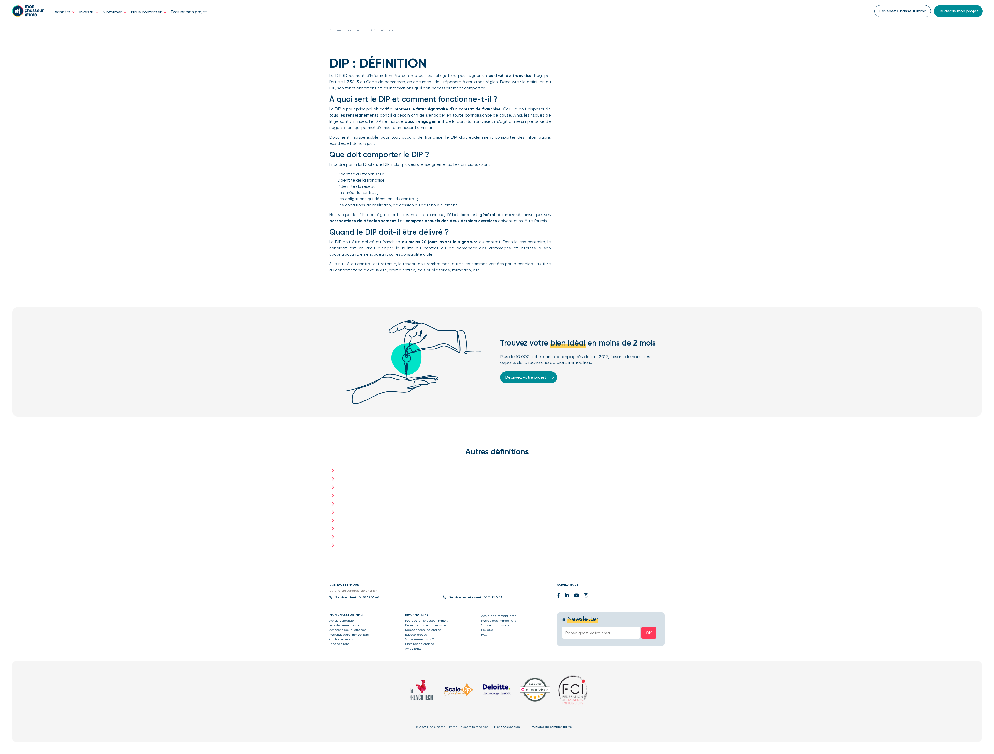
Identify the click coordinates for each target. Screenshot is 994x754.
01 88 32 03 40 (369, 597)
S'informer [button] (113, 12)
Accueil (335, 30)
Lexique (352, 30)
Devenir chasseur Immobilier (426, 625)
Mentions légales (507, 727)
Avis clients (413, 648)
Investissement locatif (345, 625)
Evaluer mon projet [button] (189, 11)
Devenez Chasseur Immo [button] (902, 11)
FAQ (484, 634)
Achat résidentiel (342, 620)
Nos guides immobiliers (498, 620)
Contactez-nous (341, 639)
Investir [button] (86, 12)
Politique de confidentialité (551, 727)
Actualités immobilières (498, 616)
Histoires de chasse (419, 644)
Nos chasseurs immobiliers (349, 634)
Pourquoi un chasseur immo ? (426, 620)
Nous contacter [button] (147, 12)
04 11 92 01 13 (493, 597)
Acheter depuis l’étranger (348, 630)
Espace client (339, 644)
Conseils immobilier (495, 625)
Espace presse (416, 634)
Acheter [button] (63, 11)
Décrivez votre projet (526, 377)
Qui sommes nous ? (419, 639)
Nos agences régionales (423, 630)
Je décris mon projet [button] (958, 11)
